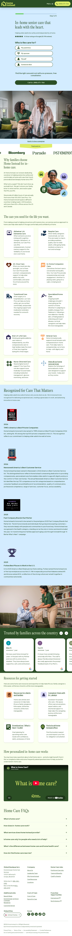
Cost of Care (31, 896)
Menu (49, 4)
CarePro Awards (56, 876)
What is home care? (12, 819)
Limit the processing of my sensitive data (37, 932)
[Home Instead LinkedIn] (36, 914)
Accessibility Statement (30, 930)
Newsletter (7, 902)
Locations (30, 882)
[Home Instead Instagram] (32, 914)
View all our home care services (55, 363)
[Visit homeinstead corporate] (8, 3)
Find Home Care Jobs (57, 870)
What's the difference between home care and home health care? (31, 846)
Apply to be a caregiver (36, 141)
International (55, 898)
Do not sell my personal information (13, 932)
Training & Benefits (56, 873)
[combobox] (12, 915)
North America (55, 901)
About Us (30, 870)
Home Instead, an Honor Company (11, 899)
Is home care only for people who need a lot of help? (25, 839)
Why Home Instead (33, 876)
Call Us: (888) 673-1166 (36, 82)
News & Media (8, 896)
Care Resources (32, 879)
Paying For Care (32, 899)
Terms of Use (17, 930)
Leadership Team (32, 873)
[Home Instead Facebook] (28, 914)
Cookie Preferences (45, 930)
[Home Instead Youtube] (43, 914)
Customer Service (9, 905)
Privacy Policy (7, 930)
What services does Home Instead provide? (22, 832)
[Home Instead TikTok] (40, 914)
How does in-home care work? (17, 826)
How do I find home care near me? (18, 853)
